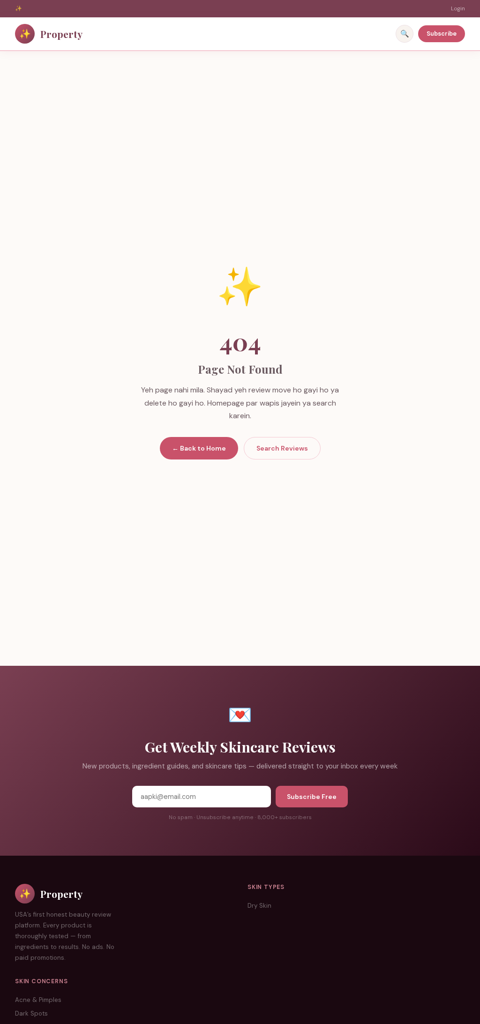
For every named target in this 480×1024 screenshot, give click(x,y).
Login (458, 8)
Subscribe (442, 34)
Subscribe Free (312, 796)
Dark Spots (31, 1013)
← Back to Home (199, 448)
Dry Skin (259, 906)
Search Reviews (282, 448)
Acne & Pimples (38, 1000)
